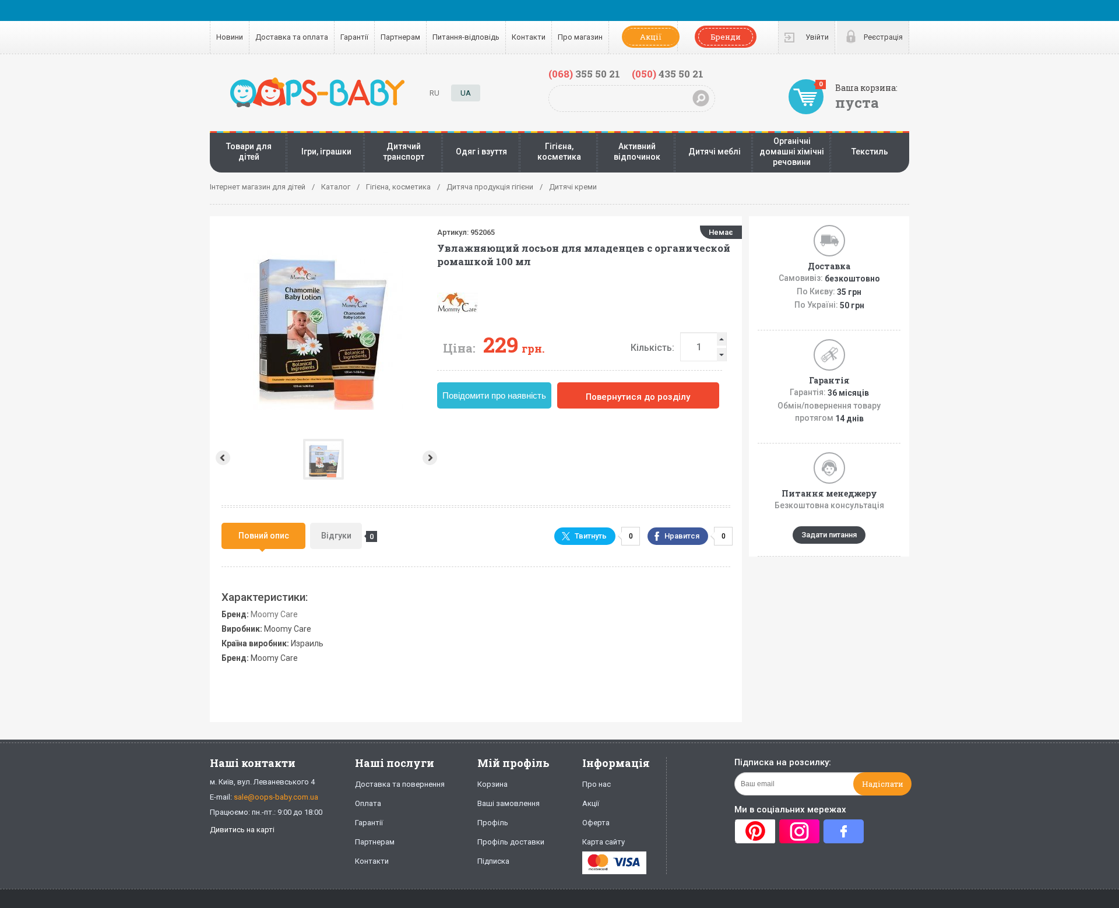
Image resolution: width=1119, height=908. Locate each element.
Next (431, 458)
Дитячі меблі (714, 151)
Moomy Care (274, 614)
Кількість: (652, 347)
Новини (229, 37)
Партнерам (400, 37)
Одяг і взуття (481, 151)
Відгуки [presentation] (341, 536)
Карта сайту (603, 841)
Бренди (725, 36)
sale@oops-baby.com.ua (276, 797)
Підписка (493, 861)
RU (434, 93)
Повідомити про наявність (494, 395)
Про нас (596, 784)
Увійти (817, 37)
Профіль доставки (510, 841)
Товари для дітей (249, 151)
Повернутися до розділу (638, 397)
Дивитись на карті (242, 829)
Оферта (596, 822)
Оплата (368, 803)
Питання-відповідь (465, 37)
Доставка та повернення (400, 784)
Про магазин (580, 37)
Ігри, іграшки (326, 151)
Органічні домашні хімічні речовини (791, 151)
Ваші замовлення (508, 803)
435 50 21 (667, 73)
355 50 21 (584, 73)
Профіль (492, 822)
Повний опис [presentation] (263, 535)
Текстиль (869, 151)
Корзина (492, 784)
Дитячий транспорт (403, 151)
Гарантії (354, 37)
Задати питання (829, 534)
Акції (650, 36)
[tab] (263, 536)
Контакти (529, 37)
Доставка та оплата (291, 37)
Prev (221, 458)
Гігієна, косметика (559, 151)
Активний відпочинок (637, 151)
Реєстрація (883, 37)
